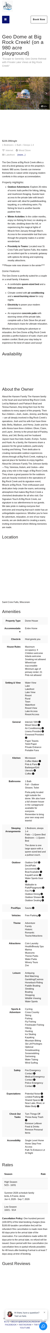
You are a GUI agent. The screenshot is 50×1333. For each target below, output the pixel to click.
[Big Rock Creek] (11, 6)
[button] (4, 93)
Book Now (39, 19)
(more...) (21, 155)
